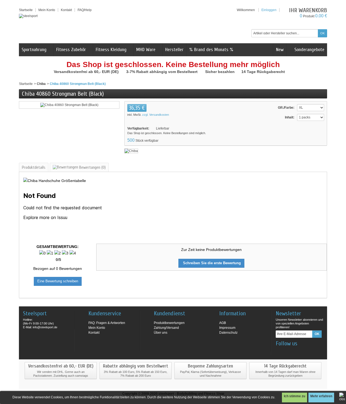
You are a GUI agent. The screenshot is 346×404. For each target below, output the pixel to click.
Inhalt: (289, 117)
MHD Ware (145, 49)
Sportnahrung (34, 49)
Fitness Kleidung (111, 49)
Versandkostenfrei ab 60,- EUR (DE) (87, 71)
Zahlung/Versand (166, 328)
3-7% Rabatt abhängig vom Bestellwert (162, 71)
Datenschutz (228, 333)
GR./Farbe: (286, 108)
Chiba (41, 84)
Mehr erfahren (321, 396)
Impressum (227, 328)
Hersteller (174, 49)
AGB (222, 323)
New (280, 49)
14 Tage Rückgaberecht (263, 71)
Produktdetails (33, 167)
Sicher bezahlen (220, 71)
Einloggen (269, 10)
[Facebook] (279, 351)
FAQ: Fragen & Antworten (106, 323)
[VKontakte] (306, 351)
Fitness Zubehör (71, 49)
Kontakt (93, 333)
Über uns (160, 333)
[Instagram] (288, 351)
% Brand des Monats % (211, 49)
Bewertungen (92, 167)
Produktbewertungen (169, 323)
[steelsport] (28, 16)
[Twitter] (297, 351)
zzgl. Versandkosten (155, 114)
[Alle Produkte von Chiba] (131, 151)
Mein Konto (46, 10)
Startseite (26, 84)
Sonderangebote (308, 49)
